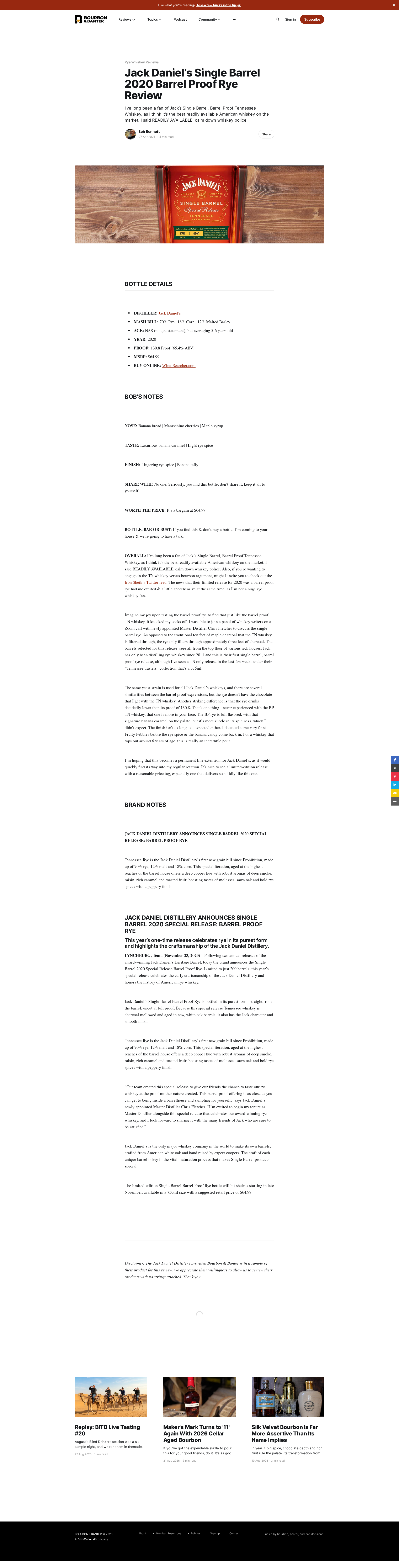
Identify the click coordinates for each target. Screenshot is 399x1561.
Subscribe (312, 19)
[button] (395, 760)
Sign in (290, 19)
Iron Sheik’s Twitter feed (145, 582)
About (142, 1533)
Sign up (215, 1533)
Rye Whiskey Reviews (142, 62)
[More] (235, 19)
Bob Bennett (149, 132)
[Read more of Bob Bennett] (130, 134)
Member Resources (168, 1533)
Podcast (180, 19)
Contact (234, 1533)
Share (266, 134)
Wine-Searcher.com (179, 365)
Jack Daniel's (170, 313)
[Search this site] (277, 19)
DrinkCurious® (87, 1539)
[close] (394, 5)
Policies (196, 1533)
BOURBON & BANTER (88, 1534)
